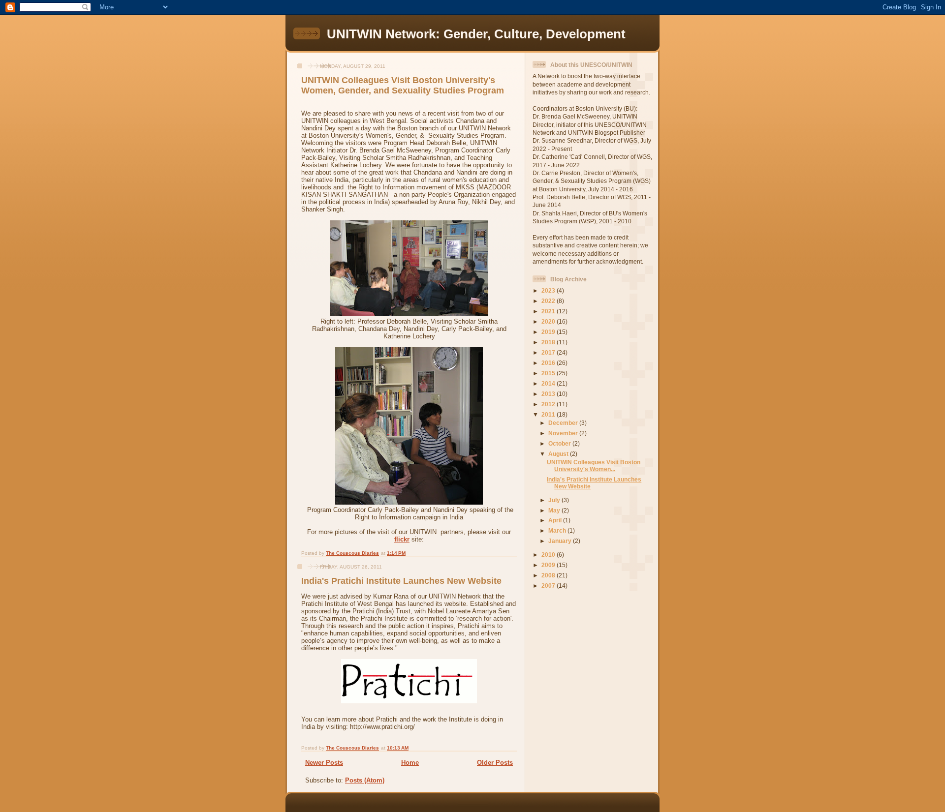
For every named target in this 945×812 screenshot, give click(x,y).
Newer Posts (324, 762)
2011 (549, 414)
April (555, 520)
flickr (402, 539)
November (563, 433)
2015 (549, 373)
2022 (549, 301)
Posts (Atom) (364, 780)
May (555, 510)
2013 (549, 394)
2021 (549, 311)
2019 (549, 332)
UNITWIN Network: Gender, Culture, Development (476, 34)
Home (410, 762)
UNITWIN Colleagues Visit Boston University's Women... (593, 465)
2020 (549, 321)
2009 (549, 565)
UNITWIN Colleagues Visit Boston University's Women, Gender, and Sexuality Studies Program (402, 85)
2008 (549, 575)
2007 (549, 585)
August (559, 454)
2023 (549, 290)
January (560, 541)
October (560, 443)
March (557, 530)
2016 (549, 363)
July (555, 500)
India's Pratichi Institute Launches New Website (401, 581)
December (563, 423)
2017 (549, 352)
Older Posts (495, 762)
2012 (549, 404)
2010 (549, 554)
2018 (549, 342)
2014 (549, 383)
